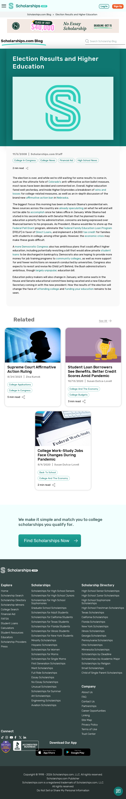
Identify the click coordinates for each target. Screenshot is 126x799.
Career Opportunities (94, 710)
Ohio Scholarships (92, 644)
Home (4, 590)
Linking (86, 715)
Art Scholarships (41, 695)
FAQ (84, 696)
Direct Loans (43, 232)
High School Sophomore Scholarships (96, 602)
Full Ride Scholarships (44, 672)
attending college (48, 288)
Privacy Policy (90, 724)
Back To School (47, 472)
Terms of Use (89, 729)
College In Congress (25, 160)
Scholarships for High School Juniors (52, 595)
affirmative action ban (39, 197)
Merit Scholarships (42, 668)
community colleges (68, 258)
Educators (7, 637)
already (63, 208)
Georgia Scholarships (94, 635)
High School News (87, 160)
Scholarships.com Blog (39, 14)
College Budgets (79, 394)
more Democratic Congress (31, 246)
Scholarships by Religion (96, 663)
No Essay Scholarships (44, 682)
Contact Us (88, 701)
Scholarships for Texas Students (50, 621)
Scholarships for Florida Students (50, 626)
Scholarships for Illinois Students (50, 631)
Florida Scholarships (93, 621)
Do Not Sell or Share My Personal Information (63, 790)
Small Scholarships (93, 668)
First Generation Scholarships (48, 663)
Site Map (87, 719)
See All (103, 320)
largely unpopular (46, 270)
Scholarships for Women (45, 649)
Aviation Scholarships (43, 705)
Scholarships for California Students (52, 617)
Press (4, 646)
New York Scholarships (95, 626)
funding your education (79, 288)
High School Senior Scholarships (101, 590)
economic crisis (94, 235)
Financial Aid (66, 160)
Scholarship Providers (13, 641)
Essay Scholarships (42, 677)
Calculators (7, 627)
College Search (10, 609)
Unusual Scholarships (44, 686)
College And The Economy (84, 389)
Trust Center (89, 733)
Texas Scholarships (93, 612)
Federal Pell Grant (23, 228)
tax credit (89, 232)
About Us (87, 692)
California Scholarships (95, 617)
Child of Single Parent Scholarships (102, 672)
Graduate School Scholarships (49, 607)
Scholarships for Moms (44, 654)
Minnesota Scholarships (96, 649)
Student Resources (12, 632)
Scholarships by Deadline (96, 654)
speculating (76, 208)
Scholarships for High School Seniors (53, 590)
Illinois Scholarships (93, 631)
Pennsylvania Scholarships (97, 640)
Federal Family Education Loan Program (88, 228)
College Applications (20, 384)
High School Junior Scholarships (100, 595)
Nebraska (62, 197)
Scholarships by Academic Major (101, 658)
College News (47, 160)
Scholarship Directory (13, 600)
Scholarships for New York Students (52, 635)
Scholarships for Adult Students (49, 612)
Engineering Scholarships (46, 700)
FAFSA (5, 618)
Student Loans (9, 623)
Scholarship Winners (12, 604)
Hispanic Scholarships (44, 644)
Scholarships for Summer (46, 691)
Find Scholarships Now (46, 540)
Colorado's (54, 181)
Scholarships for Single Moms (48, 658)
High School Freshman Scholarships (103, 607)
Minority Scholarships (43, 640)
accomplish (37, 212)
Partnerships (89, 706)
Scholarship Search (12, 595)
